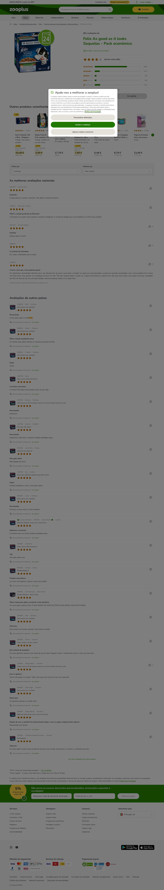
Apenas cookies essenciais (82, 132)
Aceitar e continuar (82, 125)
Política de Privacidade (92, 112)
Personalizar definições (83, 117)
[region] (82, 113)
